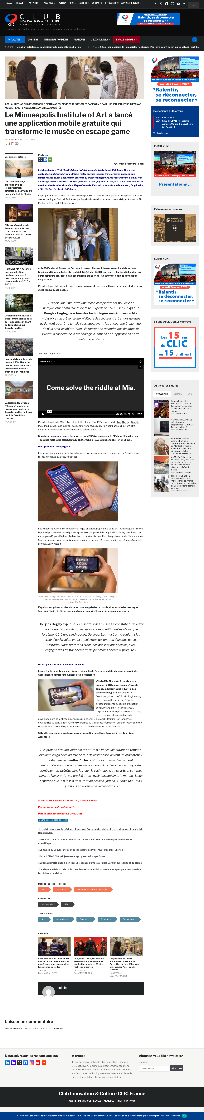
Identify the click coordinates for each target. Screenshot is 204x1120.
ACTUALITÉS (14, 39)
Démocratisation (73, 104)
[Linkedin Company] (155, 4)
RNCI (72, 3)
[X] (161, 4)
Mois (190, 394)
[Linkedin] (13, 1062)
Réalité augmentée (26, 108)
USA (66, 904)
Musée (9, 108)
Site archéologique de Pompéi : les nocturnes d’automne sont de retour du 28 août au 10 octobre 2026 (122, 47)
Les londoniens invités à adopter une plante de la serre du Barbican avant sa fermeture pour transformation (18, 321)
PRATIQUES (79, 39)
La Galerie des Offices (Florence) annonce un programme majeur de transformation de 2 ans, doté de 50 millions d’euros (18, 411)
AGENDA (62, 3)
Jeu (115, 104)
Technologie (129, 919)
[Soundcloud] (184, 4)
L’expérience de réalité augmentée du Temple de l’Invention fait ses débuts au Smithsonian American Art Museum (124, 964)
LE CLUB (19, 3)
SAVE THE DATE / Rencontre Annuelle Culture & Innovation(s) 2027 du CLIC (177, 123)
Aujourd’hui (162, 394)
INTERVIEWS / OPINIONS (56, 39)
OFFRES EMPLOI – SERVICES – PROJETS (122, 3)
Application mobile (32, 104)
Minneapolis (47, 904)
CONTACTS (97, 3)
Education (84, 919)
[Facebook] (167, 4)
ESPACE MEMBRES (125, 39)
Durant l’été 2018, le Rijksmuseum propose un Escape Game (72, 856)
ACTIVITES (33, 3)
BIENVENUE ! (84, 1101)
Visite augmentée (50, 108)
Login (193, 5)
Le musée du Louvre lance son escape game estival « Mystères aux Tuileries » (82, 850)
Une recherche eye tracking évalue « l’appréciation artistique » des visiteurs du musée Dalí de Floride (18, 187)
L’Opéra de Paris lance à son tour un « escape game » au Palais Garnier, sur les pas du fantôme (90, 863)
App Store (122, 422)
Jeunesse (123, 104)
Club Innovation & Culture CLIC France (102, 1093)
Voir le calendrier (160, 133)
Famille (107, 104)
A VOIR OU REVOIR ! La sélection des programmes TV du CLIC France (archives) (182, 424)
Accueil (10, 3)
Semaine (178, 394)
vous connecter (25, 1028)
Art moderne (62, 919)
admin (17, 139)
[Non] (200, 1115)
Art (43, 919)
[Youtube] (178, 4)
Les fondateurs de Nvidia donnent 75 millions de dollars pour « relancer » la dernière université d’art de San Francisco (18, 365)
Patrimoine (106, 919)
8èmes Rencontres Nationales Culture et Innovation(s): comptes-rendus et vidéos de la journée (182, 406)
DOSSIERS (33, 39)
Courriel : (143, 1062)
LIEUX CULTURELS (99, 39)
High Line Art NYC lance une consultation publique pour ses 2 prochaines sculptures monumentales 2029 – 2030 (18, 277)
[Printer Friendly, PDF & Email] (12, 143)
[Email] (50, 159)
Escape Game (93, 104)
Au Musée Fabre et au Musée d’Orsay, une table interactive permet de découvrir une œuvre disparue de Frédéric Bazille (182, 463)
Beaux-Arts (53, 104)
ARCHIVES (84, 3)
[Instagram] (172, 4)
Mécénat (135, 104)
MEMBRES (48, 3)
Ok (184, 1116)
